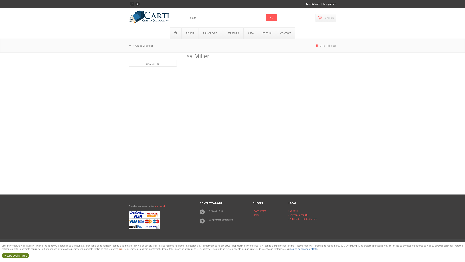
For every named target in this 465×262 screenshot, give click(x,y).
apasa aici (160, 206)
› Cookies (293, 210)
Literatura (232, 33)
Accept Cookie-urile (15, 255)
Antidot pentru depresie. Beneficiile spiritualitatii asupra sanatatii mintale (206, 126)
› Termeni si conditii (298, 214)
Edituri (267, 33)
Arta (251, 33)
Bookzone (223, 176)
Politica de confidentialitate (303, 248)
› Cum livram (259, 210)
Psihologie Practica (202, 169)
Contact (285, 33)
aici (121, 249)
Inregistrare (329, 4)
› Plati (256, 214)
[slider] (191, 166)
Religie (190, 33)
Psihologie (210, 33)
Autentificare (313, 4)
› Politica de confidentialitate (302, 219)
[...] (224, 158)
